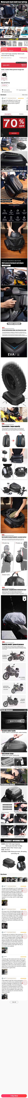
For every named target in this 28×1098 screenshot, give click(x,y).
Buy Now (15, 1096)
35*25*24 (4, 85)
